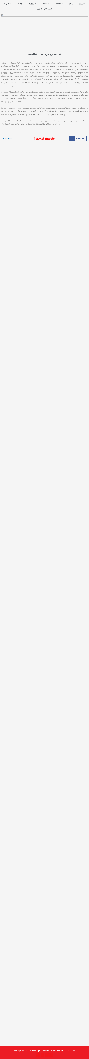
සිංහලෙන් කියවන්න (44, 138)
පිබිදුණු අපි (33, 4)
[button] (78, 138)
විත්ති (20, 4)
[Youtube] (47, 1055)
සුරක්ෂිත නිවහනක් (44, 9)
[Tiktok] (51, 1055)
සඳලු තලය (8, 4)
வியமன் (82, 4)
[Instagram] (42, 1055)
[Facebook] (38, 1055)
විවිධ (71, 4)
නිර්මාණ (46, 4)
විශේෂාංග (59, 4)
